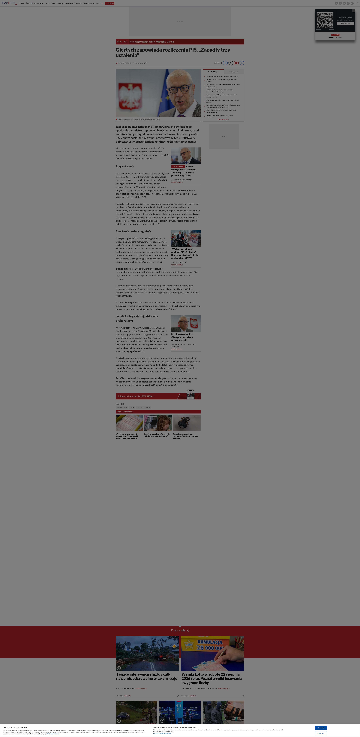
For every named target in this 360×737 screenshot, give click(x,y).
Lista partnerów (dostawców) (162, 733)
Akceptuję (321, 727)
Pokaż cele (321, 733)
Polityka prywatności (53, 734)
